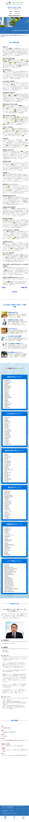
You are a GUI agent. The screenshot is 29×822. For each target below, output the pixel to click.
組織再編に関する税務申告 (9, 207)
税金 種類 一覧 (7, 425)
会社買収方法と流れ (7, 241)
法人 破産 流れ (7, 464)
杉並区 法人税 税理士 (8, 584)
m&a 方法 (6, 537)
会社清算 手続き (7, 457)
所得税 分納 (6, 468)
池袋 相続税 (6, 566)
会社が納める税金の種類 (9, 58)
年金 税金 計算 (7, 444)
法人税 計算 (6, 428)
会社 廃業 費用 (7, 461)
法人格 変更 (6, 533)
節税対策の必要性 (7, 161)
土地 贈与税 (6, 383)
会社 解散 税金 (7, 465)
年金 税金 (6, 499)
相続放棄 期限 (7, 404)
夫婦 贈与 (6, 393)
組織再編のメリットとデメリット (11, 184)
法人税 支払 (6, 440)
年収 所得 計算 (7, 417)
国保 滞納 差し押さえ (8, 469)
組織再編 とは (7, 530)
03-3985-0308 (15, 7)
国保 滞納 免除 (7, 462)
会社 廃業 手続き (8, 479)
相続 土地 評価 (7, 387)
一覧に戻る (14, 291)
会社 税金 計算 (7, 442)
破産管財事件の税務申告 (9, 92)
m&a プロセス (7, 550)
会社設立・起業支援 (7, 127)
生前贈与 (6, 406)
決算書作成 (5, 138)
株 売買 (5, 390)
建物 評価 (6, 384)
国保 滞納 (6, 458)
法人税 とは (6, 423)
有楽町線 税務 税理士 (8, 581)
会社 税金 (6, 481)
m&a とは (6, 541)
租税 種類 (6, 420)
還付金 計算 (6, 509)
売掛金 (5, 471)
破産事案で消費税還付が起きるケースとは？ (13, 277)
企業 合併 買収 (7, 547)
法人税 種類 (6, 434)
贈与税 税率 (6, 389)
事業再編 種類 (7, 554)
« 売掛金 (3, 287)
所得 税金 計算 (7, 431)
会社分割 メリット (8, 527)
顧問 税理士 (6, 505)
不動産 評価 (6, 391)
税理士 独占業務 (7, 503)
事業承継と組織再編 (7, 218)
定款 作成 (6, 512)
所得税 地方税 (7, 491)
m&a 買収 (6, 546)
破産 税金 (6, 466)
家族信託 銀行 (7, 380)
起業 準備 (6, 506)
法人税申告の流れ (7, 69)
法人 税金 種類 (7, 437)
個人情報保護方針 (5, 810)
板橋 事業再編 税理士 (8, 578)
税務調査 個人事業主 (8, 496)
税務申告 (6, 400)
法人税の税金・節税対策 (9, 81)
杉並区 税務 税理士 (8, 580)
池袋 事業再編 (7, 577)
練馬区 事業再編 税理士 (9, 591)
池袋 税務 (6, 575)
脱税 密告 (6, 474)
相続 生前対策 (7, 407)
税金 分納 (6, 459)
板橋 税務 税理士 (8, 587)
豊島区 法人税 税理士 (8, 570)
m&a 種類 (6, 543)
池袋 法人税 (6, 564)
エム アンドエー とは (8, 534)
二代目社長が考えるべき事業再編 (11, 230)
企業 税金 (6, 424)
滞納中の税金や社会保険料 (9, 115)
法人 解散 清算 (7, 475)
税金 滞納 (6, 476)
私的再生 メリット (8, 539)
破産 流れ (6, 454)
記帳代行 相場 (7, 513)
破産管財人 (6, 455)
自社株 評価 (6, 549)
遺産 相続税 (6, 394)
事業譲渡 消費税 (7, 540)
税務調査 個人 (7, 498)
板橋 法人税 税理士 (8, 590)
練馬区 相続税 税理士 (8, 583)
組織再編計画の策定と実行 (9, 195)
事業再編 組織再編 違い (9, 544)
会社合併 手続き (7, 500)
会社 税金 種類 (7, 435)
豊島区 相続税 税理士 (8, 567)
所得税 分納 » (24, 287)
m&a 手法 (6, 551)
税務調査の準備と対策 (8, 149)
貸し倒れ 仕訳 (7, 478)
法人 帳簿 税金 (7, 502)
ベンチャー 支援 (7, 510)
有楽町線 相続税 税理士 (9, 574)
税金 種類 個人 (7, 517)
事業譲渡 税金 (7, 529)
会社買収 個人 (7, 507)
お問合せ (12, 810)
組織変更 (6, 553)
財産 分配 (6, 398)
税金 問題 (6, 427)
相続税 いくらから (8, 403)
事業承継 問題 (7, 536)
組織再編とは (6, 172)
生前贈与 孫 (6, 401)
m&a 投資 (6, 532)
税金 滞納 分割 (7, 472)
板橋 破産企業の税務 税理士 (10, 571)
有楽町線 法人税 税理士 (9, 585)
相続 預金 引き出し (8, 381)
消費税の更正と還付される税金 (10, 104)
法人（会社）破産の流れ (9, 252)
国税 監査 (6, 441)
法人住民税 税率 (7, 430)
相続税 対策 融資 (8, 397)
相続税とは (5, 47)
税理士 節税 (6, 493)
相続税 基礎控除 (7, 386)
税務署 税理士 (7, 492)
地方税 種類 (6, 432)
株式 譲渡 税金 (7, 421)
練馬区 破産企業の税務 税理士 (10, 568)
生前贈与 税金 (7, 396)
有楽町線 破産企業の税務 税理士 (11, 588)
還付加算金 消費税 (8, 495)
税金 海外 (6, 418)
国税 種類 (6, 438)
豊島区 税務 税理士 (8, 573)
